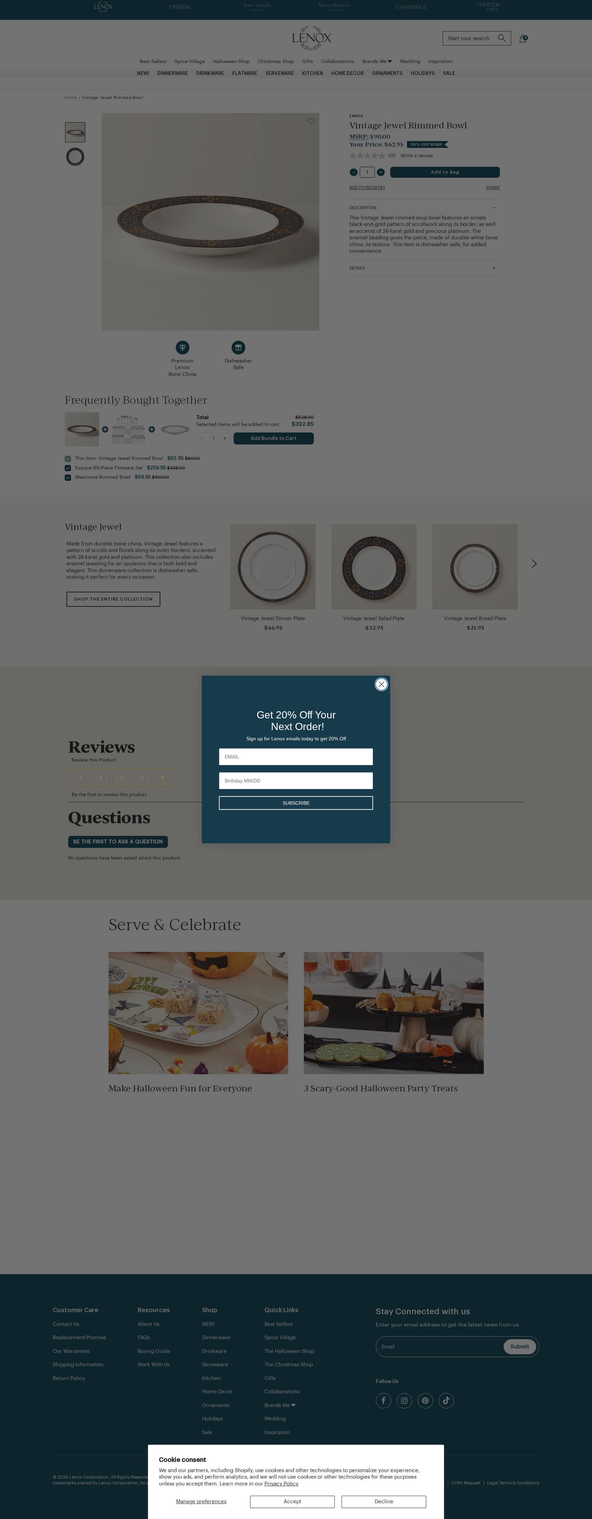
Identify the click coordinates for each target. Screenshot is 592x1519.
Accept (292, 1501)
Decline (384, 1501)
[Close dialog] (381, 684)
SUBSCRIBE (296, 803)
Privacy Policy (281, 1483)
